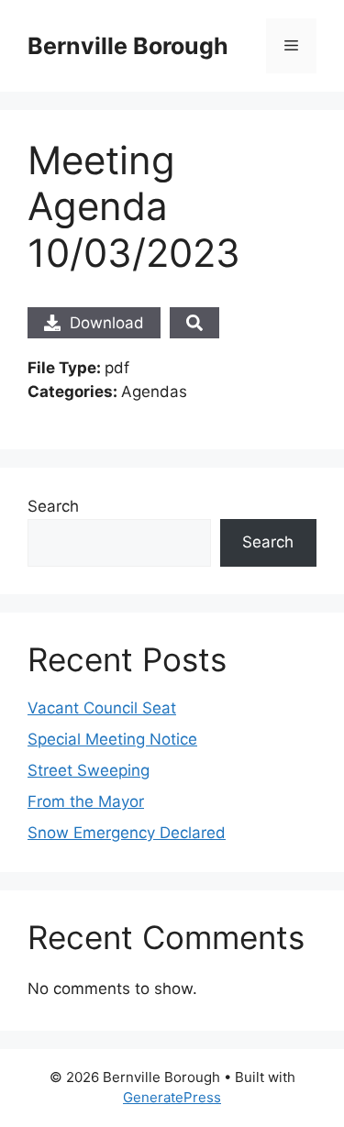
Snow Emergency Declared (127, 832)
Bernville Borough (128, 46)
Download (107, 323)
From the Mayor (86, 801)
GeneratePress (172, 1097)
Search (53, 506)
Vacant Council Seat (102, 708)
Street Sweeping (89, 770)
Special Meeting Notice (112, 739)
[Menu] (291, 45)
